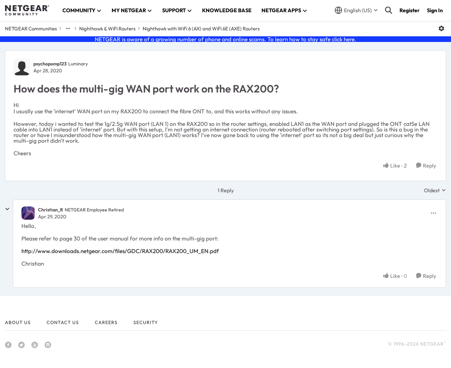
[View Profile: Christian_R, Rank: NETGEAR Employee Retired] (28, 213)
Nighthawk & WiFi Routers (107, 28)
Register (409, 10)
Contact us (63, 322)
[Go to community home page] (27, 10)
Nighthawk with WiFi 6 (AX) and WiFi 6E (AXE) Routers (201, 28)
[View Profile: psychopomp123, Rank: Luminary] (22, 67)
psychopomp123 (50, 63)
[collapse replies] (7, 209)
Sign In (435, 10)
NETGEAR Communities (31, 28)
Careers (106, 322)
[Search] (389, 10)
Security (145, 322)
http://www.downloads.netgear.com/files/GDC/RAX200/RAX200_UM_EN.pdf (120, 250)
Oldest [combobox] (435, 190)
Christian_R (50, 209)
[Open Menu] (441, 28)
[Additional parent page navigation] (68, 28)
